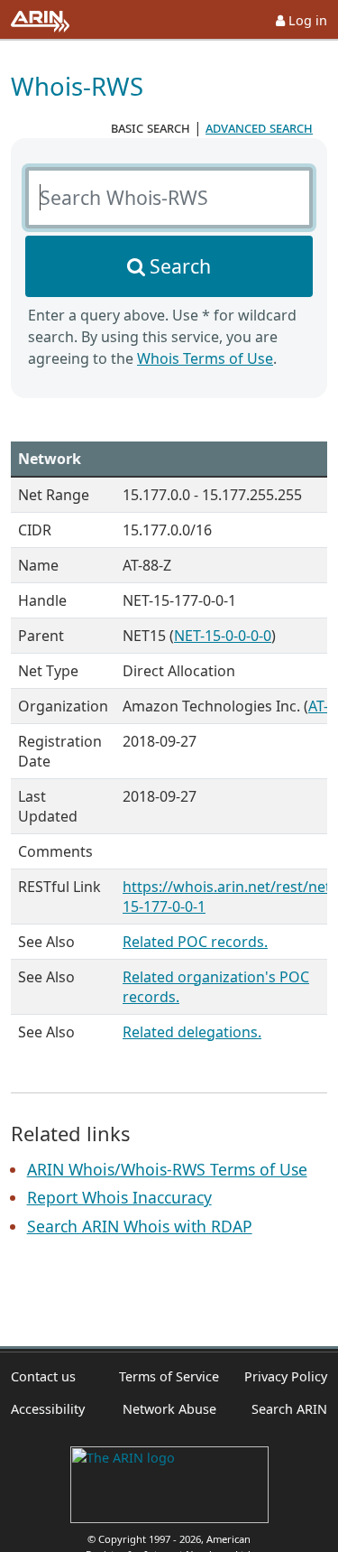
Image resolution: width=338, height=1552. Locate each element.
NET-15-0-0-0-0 (222, 636)
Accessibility (48, 1408)
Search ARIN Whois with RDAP (139, 1226)
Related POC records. (195, 942)
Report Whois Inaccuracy (119, 1197)
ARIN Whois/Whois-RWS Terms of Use (167, 1169)
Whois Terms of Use (205, 358)
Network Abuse (169, 1408)
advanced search (259, 127)
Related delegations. (192, 1032)
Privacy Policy (285, 1376)
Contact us (43, 1376)
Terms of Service (169, 1376)
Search (180, 266)
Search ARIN (289, 1408)
